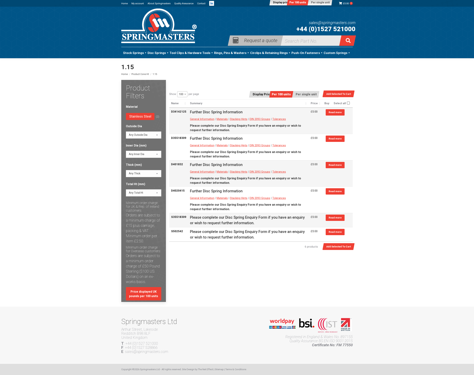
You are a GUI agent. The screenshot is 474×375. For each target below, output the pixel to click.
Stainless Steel (140, 116)
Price (314, 103)
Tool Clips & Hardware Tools (190, 53)
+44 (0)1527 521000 (326, 29)
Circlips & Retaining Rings (269, 53)
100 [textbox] (181, 94)
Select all (340, 103)
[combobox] (182, 94)
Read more (335, 112)
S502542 (177, 231)
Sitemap (219, 369)
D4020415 (178, 190)
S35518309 (178, 217)
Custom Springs (335, 53)
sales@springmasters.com (332, 23)
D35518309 (178, 138)
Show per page (184, 94)
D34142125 (178, 111)
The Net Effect (205, 369)
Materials (222, 119)
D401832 (177, 164)
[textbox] (138, 135)
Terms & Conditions (235, 369)
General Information (202, 119)
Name (175, 103)
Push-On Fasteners (305, 53)
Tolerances (279, 119)
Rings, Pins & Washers (230, 53)
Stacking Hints (238, 119)
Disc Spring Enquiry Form (237, 125)
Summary (196, 103)
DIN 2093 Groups (260, 119)
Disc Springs (157, 53)
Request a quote (260, 40)
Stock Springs (133, 53)
